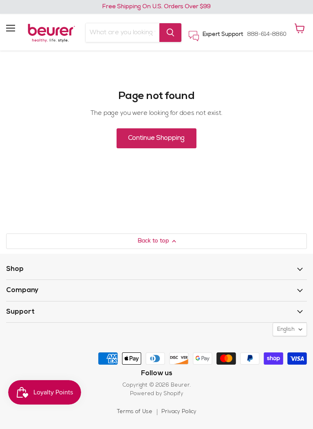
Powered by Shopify (156, 393)
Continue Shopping (156, 138)
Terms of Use (134, 411)
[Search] (170, 32)
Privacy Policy (178, 411)
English (286, 329)
